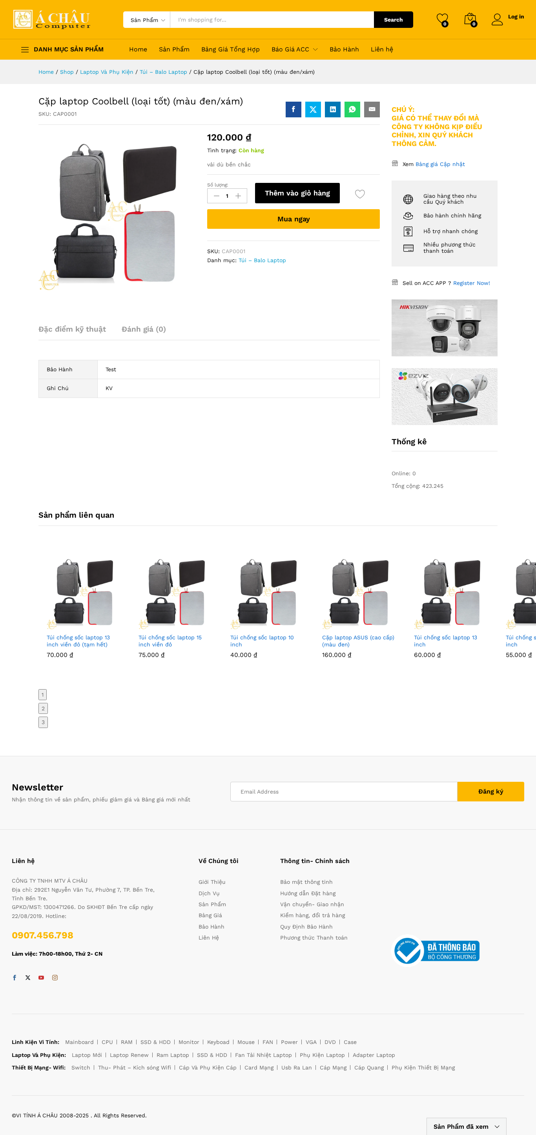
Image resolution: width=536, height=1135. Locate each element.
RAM (127, 1042)
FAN (268, 1042)
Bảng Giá (210, 915)
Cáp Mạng (333, 1067)
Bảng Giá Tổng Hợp (230, 49)
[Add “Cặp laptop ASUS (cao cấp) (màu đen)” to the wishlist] (378, 624)
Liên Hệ (209, 937)
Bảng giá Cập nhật (440, 164)
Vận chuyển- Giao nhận (312, 904)
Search (393, 19)
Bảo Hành (344, 49)
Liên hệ (382, 49)
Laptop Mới (87, 1055)
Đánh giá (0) (144, 329)
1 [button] (43, 695)
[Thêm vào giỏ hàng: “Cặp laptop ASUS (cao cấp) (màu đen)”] (341, 624)
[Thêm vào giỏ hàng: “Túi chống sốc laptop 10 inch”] (250, 624)
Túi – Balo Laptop (262, 260)
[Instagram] (55, 978)
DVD (330, 1042)
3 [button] (43, 722)
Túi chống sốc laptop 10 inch (262, 641)
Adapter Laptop (374, 1055)
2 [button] (43, 708)
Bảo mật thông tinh (306, 882)
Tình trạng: (222, 150)
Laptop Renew (129, 1055)
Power (289, 1042)
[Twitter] (28, 978)
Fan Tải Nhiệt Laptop (263, 1055)
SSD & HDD (155, 1042)
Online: (402, 473)
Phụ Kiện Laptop (322, 1055)
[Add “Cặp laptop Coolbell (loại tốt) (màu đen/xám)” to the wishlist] (360, 194)
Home (138, 49)
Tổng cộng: (407, 486)
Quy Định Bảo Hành (306, 926)
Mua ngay (293, 219)
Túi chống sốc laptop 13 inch (445, 641)
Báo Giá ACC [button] (290, 49)
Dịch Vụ (209, 893)
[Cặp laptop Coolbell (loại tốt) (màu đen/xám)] (293, 109)
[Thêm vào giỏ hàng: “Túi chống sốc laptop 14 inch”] (525, 624)
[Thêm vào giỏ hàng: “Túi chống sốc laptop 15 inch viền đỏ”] (158, 624)
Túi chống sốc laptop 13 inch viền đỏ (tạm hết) (78, 641)
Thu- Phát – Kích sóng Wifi (134, 1067)
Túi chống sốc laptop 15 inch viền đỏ (170, 641)
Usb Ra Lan (296, 1067)
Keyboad (218, 1042)
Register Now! (471, 283)
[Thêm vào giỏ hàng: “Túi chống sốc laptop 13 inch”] (433, 624)
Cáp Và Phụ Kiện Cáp (208, 1067)
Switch (80, 1067)
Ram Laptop (173, 1055)
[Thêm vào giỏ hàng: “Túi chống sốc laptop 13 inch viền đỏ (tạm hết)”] (66, 624)
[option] (84, 612)
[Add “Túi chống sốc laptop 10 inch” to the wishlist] (286, 624)
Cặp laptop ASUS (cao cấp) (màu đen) (358, 641)
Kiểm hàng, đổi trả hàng (312, 915)
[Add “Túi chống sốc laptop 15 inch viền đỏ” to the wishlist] (194, 624)
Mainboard (79, 1042)
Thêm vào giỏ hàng (297, 193)
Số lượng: (217, 184)
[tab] (76, 332)
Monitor (189, 1042)
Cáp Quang (369, 1067)
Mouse (246, 1042)
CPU (107, 1042)
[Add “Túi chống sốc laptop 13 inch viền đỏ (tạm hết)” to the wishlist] (102, 624)
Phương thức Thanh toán (314, 937)
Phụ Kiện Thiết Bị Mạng (423, 1067)
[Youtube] (41, 978)
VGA (311, 1042)
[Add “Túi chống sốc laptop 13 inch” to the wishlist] (469, 624)
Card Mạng (258, 1067)
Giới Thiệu (212, 882)
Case (350, 1042)
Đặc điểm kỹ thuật (72, 329)
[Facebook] (14, 978)
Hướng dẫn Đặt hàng (307, 893)
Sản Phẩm (174, 49)
